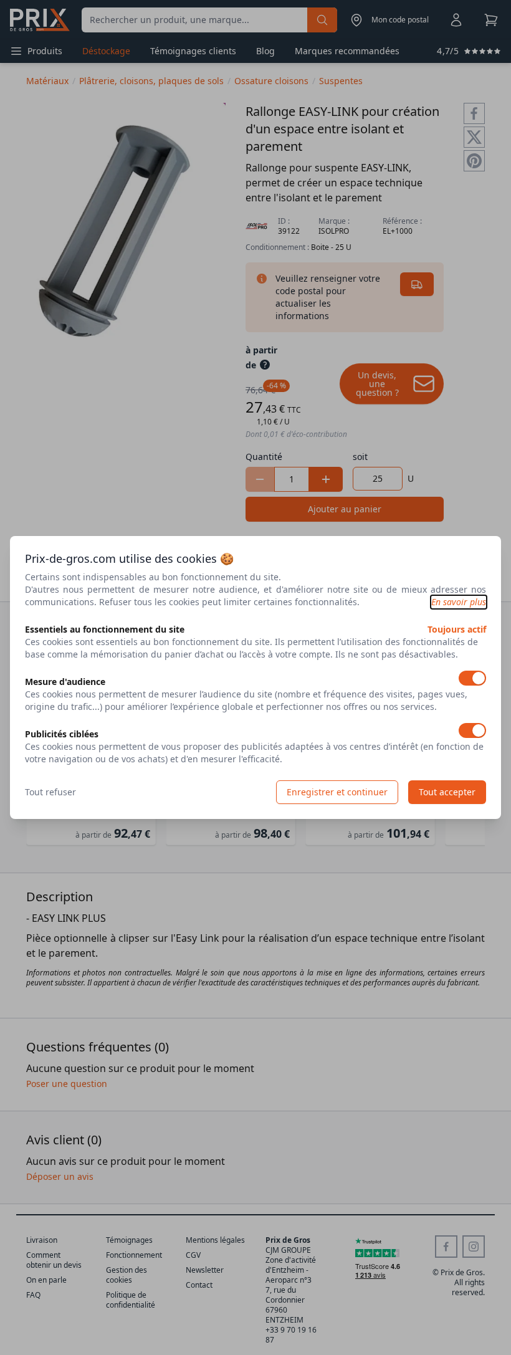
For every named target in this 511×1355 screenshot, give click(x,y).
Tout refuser (50, 792)
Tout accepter (447, 792)
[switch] (472, 678)
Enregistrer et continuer (337, 792)
